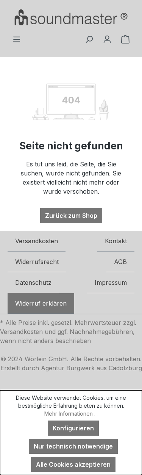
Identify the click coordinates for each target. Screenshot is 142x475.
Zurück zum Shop (71, 215)
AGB (120, 261)
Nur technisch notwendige (73, 446)
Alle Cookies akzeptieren (73, 464)
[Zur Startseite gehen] (71, 17)
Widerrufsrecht (37, 261)
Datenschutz (33, 282)
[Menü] (17, 39)
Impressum (111, 282)
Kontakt (116, 241)
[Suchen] (89, 39)
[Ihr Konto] (107, 39)
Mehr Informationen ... (71, 413)
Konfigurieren (73, 428)
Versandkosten (36, 241)
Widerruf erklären (41, 303)
